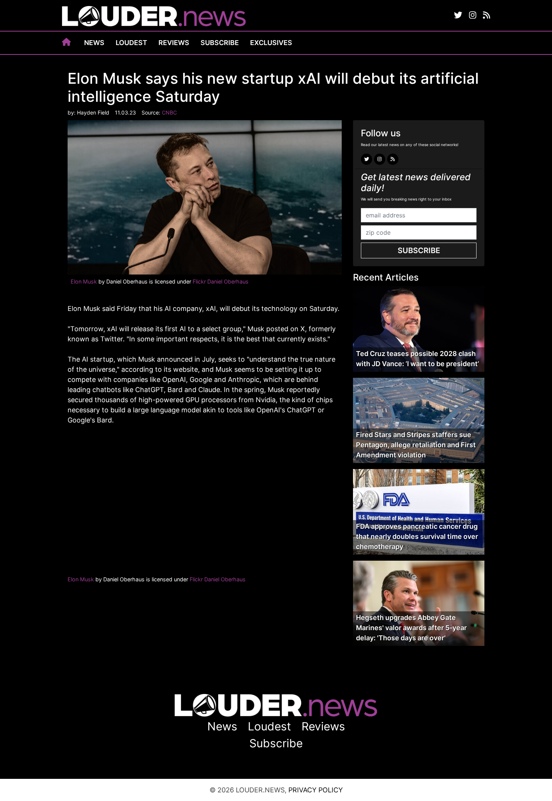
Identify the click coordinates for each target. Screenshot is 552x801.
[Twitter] (458, 15)
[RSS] (486, 15)
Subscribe (220, 43)
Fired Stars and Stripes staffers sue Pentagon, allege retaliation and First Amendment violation (416, 445)
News (94, 43)
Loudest (131, 43)
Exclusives (271, 43)
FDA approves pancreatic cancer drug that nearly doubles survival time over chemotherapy (417, 536)
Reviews (173, 43)
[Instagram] (472, 15)
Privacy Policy (315, 790)
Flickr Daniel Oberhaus (221, 281)
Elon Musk (84, 281)
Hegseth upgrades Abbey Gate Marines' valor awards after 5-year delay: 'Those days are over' (411, 628)
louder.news (154, 17)
